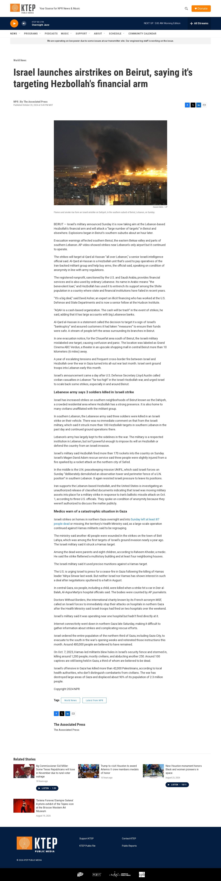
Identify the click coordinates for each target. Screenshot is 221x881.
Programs (31, 33)
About (98, 33)
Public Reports (129, 846)
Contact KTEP (129, 838)
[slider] (29, 23)
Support (81, 33)
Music (65, 33)
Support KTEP (86, 838)
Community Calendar (142, 33)
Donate (203, 8)
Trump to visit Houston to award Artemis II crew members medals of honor (120, 769)
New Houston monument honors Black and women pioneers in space (184, 769)
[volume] (24, 23)
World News (19, 60)
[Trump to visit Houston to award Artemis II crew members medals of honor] (88, 771)
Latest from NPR (94, 700)
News (13, 33)
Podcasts (51, 33)
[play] (14, 23)
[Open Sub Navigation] (19, 33)
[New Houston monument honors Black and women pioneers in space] (153, 771)
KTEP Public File (87, 846)
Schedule (115, 33)
